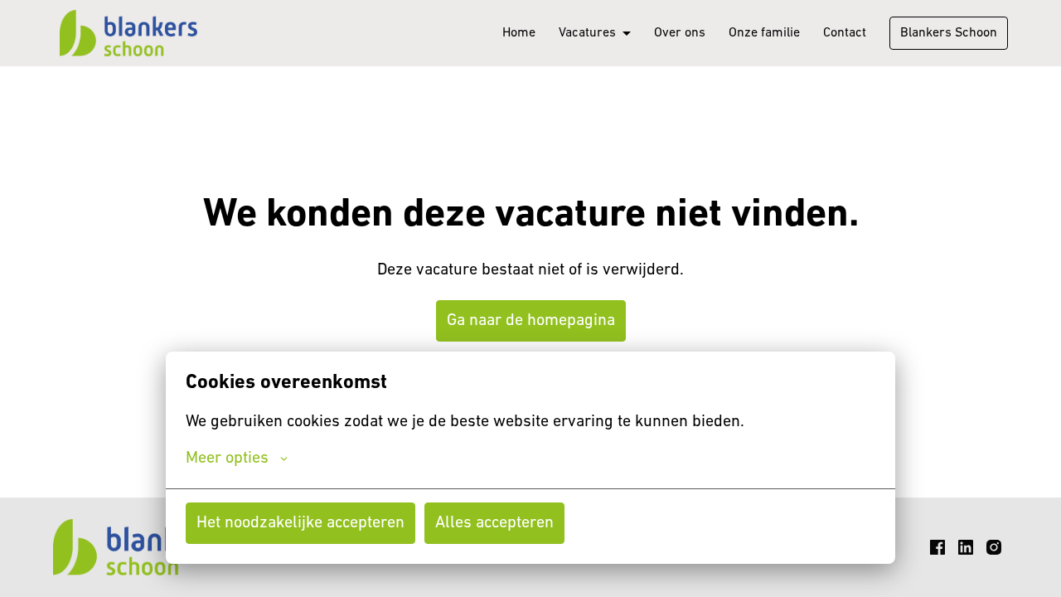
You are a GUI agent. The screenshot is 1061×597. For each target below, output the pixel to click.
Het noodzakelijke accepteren (300, 523)
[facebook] (937, 547)
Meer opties (227, 458)
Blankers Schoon (948, 33)
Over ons (679, 33)
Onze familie (764, 33)
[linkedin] (966, 547)
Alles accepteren (494, 523)
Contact (844, 33)
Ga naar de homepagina (531, 321)
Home (518, 33)
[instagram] (994, 547)
